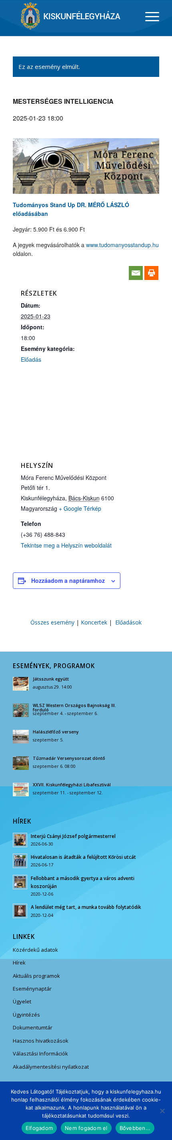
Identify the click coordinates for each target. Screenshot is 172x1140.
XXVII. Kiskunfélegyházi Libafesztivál (72, 785)
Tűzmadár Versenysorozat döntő (69, 758)
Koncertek (94, 622)
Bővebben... (135, 1128)
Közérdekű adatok (35, 949)
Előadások (128, 622)
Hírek (19, 962)
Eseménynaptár (32, 988)
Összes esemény (52, 622)
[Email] (136, 273)
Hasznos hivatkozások (40, 1040)
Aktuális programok (36, 975)
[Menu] (148, 16)
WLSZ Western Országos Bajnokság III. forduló (74, 708)
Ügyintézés (26, 1014)
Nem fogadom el (86, 1128)
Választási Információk (40, 1053)
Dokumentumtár (32, 1027)
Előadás (31, 359)
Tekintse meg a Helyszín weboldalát (66, 545)
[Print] (151, 273)
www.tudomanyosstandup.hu (122, 245)
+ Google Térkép (80, 508)
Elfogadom (39, 1128)
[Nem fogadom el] (162, 1111)
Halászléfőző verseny (56, 732)
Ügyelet (22, 1001)
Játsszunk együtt (51, 679)
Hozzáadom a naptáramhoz (68, 580)
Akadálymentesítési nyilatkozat (51, 1066)
